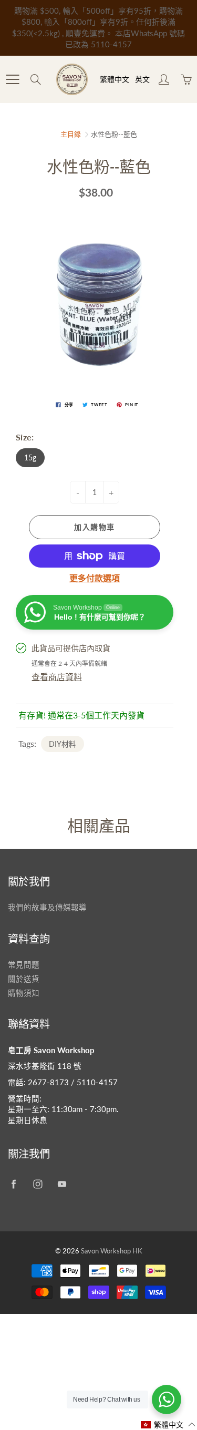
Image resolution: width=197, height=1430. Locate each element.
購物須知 (23, 993)
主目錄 (70, 134)
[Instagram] (37, 1184)
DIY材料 (62, 743)
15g (30, 457)
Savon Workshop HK (111, 1251)
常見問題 (23, 964)
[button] (168, 1424)
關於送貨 (23, 978)
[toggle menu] (12, 79)
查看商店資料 (57, 677)
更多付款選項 (94, 578)
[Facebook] (13, 1184)
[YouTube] (62, 1184)
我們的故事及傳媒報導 (47, 907)
